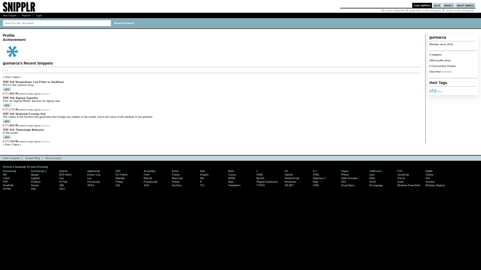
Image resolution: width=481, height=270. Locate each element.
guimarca (45, 94)
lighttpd (35, 178)
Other (372, 178)
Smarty (35, 185)
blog (437, 5)
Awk (202, 171)
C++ (315, 171)
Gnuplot (204, 174)
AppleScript (93, 171)
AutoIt (175, 171)
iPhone (345, 174)
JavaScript (403, 174)
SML (61, 185)
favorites (447, 71)
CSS (399, 171)
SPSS (90, 185)
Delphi (429, 171)
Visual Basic (348, 185)
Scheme (430, 181)
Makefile (120, 178)
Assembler (149, 171)
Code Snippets (11, 158)
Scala (400, 181)
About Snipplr (53, 158)
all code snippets (393, 10)
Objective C (319, 178)
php (433, 90)
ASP (118, 171)
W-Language (376, 185)
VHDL (316, 185)
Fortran (176, 174)
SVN (146, 185)
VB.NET (289, 185)
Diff (5, 174)
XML (33, 189)
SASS (372, 181)
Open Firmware (349, 178)
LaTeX (6, 178)
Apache (63, 171)
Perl (428, 178)
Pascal (401, 178)
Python (176, 181)
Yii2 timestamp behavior (27, 129)
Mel (202, 178)
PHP (5, 81)
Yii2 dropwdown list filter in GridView (37, 81)
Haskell (289, 174)
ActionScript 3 (38, 171)
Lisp (61, 178)
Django (35, 174)
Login (39, 15)
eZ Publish (122, 174)
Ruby (315, 181)
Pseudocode (150, 181)
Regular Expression (267, 181)
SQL (118, 185)
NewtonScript (292, 178)
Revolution (290, 181)
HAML (259, 174)
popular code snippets (426, 10)
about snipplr (465, 5)
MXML (231, 178)
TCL (202, 185)
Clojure (345, 171)
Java (371, 174)
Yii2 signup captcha (24, 97)
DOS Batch (65, 174)
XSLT (62, 189)
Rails (231, 181)
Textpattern (234, 185)
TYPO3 (260, 185)
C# (286, 171)
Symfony (177, 185)
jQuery (429, 174)
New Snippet (10, 15)
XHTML (7, 189)
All (4, 70)
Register (26, 15)
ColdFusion (375, 171)
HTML (316, 174)
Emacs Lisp (93, 174)
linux (440, 91)
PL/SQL (63, 181)
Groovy (232, 174)
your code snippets (460, 10)
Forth (146, 174)
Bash (231, 171)
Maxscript (177, 178)
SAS (343, 181)
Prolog (119, 181)
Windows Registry (435, 185)
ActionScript (9, 171)
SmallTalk (8, 185)
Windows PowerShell (408, 185)
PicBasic (36, 181)
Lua (89, 178)
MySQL (260, 178)
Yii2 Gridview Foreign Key (28, 113)
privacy (448, 5)
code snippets (422, 5)
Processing (93, 181)
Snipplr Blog (32, 158)
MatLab (148, 178)
